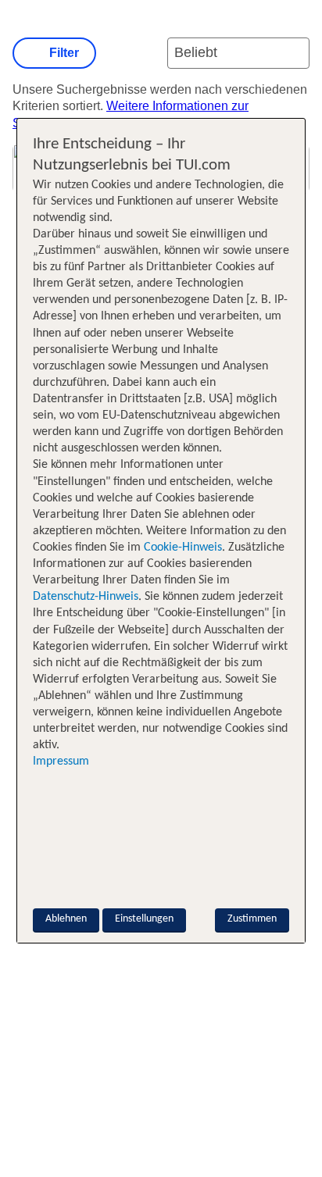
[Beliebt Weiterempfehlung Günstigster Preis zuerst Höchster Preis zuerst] (238, 53)
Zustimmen (252, 919)
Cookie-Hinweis (181, 547)
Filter (64, 52)
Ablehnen (66, 919)
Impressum (61, 761)
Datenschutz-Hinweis (85, 596)
